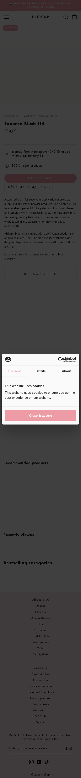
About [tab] (66, 371)
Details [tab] (41, 371)
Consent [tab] (14, 371)
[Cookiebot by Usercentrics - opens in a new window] (58, 359)
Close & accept (40, 415)
